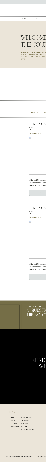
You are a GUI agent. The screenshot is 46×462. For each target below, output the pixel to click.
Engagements (35, 133)
